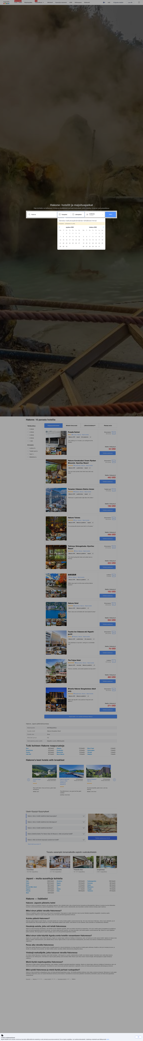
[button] (59, 227)
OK (138, 1037)
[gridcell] (63, 233)
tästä (107, 1039)
